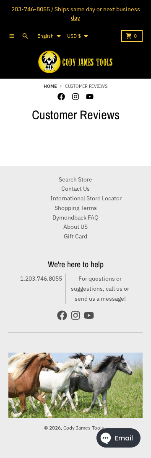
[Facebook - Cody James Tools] (61, 96)
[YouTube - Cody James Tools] (89, 96)
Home (50, 86)
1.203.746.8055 (41, 278)
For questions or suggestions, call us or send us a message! (100, 288)
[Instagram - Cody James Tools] (75, 96)
